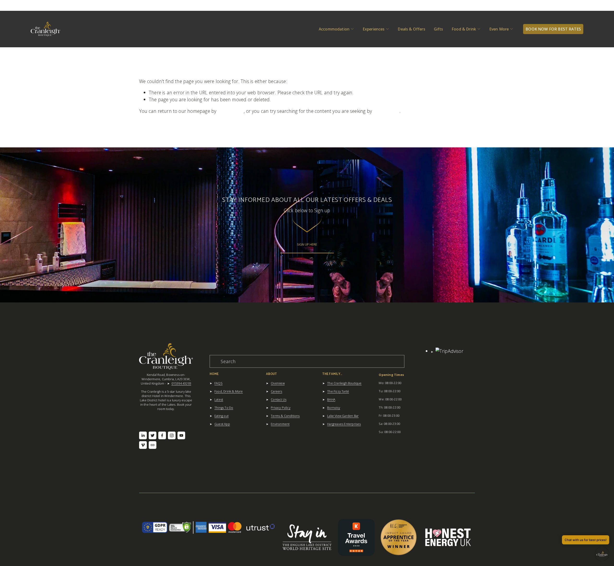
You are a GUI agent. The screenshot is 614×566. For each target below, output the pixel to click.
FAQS (218, 383)
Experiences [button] (374, 29)
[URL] (152, 445)
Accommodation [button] (334, 29)
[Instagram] (172, 435)
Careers (276, 391)
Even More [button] (499, 29)
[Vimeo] (143, 445)
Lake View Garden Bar (343, 416)
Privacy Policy (280, 407)
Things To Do (223, 407)
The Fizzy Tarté (338, 391)
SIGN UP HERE (307, 244)
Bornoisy (333, 407)
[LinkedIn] (143, 435)
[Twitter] (152, 435)
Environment (280, 424)
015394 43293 (181, 383)
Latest (218, 399)
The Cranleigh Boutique (344, 383)
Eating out (221, 416)
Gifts (438, 29)
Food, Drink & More (228, 391)
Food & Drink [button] (464, 29)
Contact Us (278, 399)
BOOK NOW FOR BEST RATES (553, 29)
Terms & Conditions (285, 416)
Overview (278, 383)
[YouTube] (181, 435)
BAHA (331, 399)
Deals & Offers (411, 29)
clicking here (231, 111)
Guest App (222, 424)
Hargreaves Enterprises (344, 424)
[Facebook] (162, 435)
